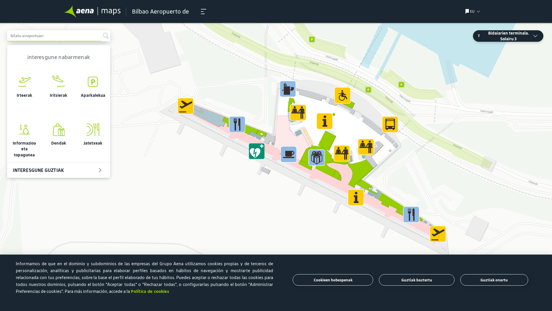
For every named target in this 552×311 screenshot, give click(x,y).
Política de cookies (150, 291)
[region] (276, 167)
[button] (203, 11)
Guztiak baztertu (416, 280)
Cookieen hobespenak (333, 280)
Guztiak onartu (494, 280)
